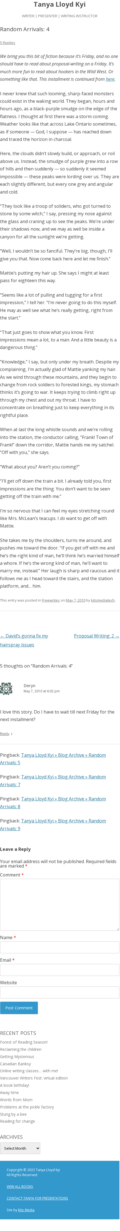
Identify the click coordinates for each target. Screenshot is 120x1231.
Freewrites (51, 600)
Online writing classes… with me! (29, 1070)
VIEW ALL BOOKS (20, 1186)
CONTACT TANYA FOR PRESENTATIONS (37, 1198)
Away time (9, 1092)
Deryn (29, 685)
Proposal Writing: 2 (96, 636)
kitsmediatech (103, 600)
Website (8, 983)
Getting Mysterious (17, 1056)
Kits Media (26, 1210)
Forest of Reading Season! (24, 1042)
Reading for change (17, 1121)
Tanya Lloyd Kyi (60, 4)
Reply (4, 733)
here (110, 79)
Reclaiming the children (20, 1049)
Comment (12, 875)
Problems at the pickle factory (27, 1107)
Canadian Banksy (15, 1063)
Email (7, 960)
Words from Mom (16, 1099)
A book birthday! (14, 1085)
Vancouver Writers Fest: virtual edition (34, 1078)
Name (8, 937)
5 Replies (7, 42)
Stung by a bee (13, 1114)
